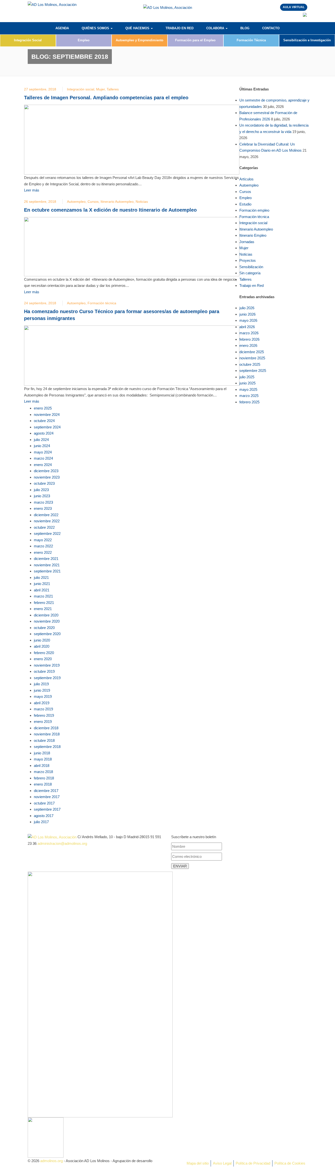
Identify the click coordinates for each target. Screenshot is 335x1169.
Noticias (142, 202)
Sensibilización (251, 267)
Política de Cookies (289, 1163)
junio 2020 (42, 640)
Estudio (245, 204)
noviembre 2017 (47, 797)
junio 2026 (247, 314)
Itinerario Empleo (252, 235)
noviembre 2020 (47, 621)
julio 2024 (41, 440)
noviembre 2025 (252, 358)
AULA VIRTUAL (294, 7)
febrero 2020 (44, 653)
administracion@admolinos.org (62, 843)
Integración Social (28, 40)
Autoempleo (76, 202)
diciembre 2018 (46, 728)
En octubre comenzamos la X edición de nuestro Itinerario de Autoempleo (110, 210)
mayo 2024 (43, 452)
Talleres (113, 89)
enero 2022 (43, 552)
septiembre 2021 (47, 571)
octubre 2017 (44, 803)
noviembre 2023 (47, 477)
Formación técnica (102, 303)
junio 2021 (42, 584)
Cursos (93, 202)
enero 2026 (248, 345)
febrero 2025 (249, 402)
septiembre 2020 (47, 634)
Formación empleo (254, 210)
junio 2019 (42, 690)
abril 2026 (247, 327)
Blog (244, 28)
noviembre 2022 (47, 521)
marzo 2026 (248, 333)
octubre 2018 (44, 740)
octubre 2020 (44, 628)
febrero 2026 (249, 339)
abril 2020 (41, 646)
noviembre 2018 (47, 734)
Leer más (31, 190)
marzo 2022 (43, 546)
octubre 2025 (249, 364)
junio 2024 (42, 446)
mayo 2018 (43, 759)
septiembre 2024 (47, 427)
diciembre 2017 (46, 791)
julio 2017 (41, 822)
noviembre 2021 (47, 565)
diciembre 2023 (46, 471)
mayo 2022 (43, 540)
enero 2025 (43, 408)
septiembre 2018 (47, 747)
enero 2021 (43, 609)
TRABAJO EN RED (179, 28)
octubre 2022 (44, 527)
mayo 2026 (248, 320)
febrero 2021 (44, 602)
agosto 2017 (43, 816)
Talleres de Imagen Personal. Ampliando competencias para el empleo (106, 97)
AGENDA (62, 28)
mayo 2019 (43, 696)
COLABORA (215, 28)
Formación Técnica (251, 40)
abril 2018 (41, 765)
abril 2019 (41, 703)
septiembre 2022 (47, 533)
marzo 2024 (43, 458)
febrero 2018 (44, 778)
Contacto (271, 28)
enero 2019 (43, 721)
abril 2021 (41, 590)
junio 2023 (42, 496)
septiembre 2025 (252, 370)
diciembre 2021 (46, 558)
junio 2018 (42, 753)
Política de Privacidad (253, 1163)
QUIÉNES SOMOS (96, 28)
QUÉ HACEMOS (137, 28)
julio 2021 (41, 577)
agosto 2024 (43, 433)
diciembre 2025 (251, 352)
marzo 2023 (43, 502)
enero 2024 (43, 465)
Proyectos (247, 260)
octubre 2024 (44, 421)
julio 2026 (246, 308)
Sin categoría (249, 273)
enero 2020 (43, 659)
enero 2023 (43, 508)
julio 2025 (246, 377)
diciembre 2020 (46, 615)
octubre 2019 (44, 671)
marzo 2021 (43, 596)
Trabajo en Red (251, 285)
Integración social (80, 89)
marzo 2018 (43, 772)
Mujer (100, 89)
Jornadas (246, 242)
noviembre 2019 (47, 665)
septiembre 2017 (47, 809)
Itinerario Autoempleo (117, 202)
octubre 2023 (44, 483)
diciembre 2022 (46, 515)
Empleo (84, 40)
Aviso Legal (222, 1163)
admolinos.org (51, 1161)
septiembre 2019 (47, 678)
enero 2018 (43, 784)
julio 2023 (41, 490)
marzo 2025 (248, 396)
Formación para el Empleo (195, 40)
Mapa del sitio (198, 1163)
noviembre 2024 (47, 414)
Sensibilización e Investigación (307, 40)
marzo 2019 (43, 709)
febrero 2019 (44, 715)
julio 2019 (41, 684)
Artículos (246, 179)
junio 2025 (247, 383)
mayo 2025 (248, 389)
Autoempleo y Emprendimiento (139, 40)
